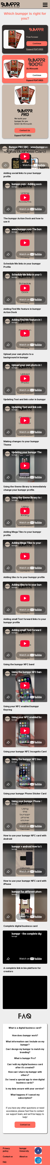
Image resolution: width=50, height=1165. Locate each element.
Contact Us (25, 130)
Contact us (25, 1124)
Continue (37, 43)
